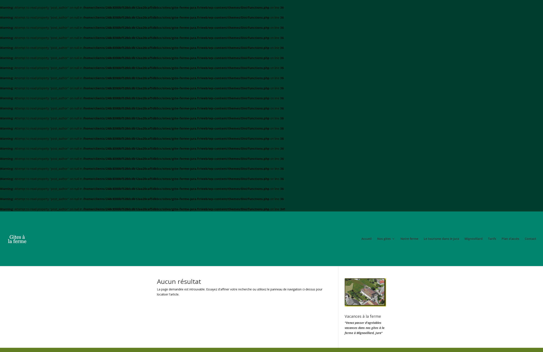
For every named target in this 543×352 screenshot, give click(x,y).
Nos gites (384, 239)
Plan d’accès (510, 239)
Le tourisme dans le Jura (441, 239)
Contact (530, 239)
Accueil (366, 239)
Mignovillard (474, 239)
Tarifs (492, 239)
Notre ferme (409, 239)
